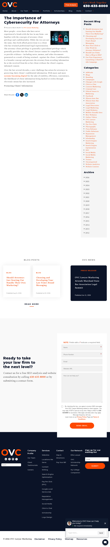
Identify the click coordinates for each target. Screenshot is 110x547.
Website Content (92, 166)
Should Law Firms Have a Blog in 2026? (94, 53)
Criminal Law (91, 89)
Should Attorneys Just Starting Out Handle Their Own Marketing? (94, 31)
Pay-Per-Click (91, 124)
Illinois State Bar (92, 98)
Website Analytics (93, 164)
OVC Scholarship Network (75, 462)
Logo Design (47, 517)
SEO (87, 150)
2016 (86, 217)
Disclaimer (39, 539)
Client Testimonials (33, 463)
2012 (86, 232)
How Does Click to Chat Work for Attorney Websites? (93, 48)
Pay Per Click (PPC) (47, 483)
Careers (31, 470)
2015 (86, 221)
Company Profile (32, 452)
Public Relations (92, 131)
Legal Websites (91, 110)
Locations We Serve (47, 461)
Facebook (89, 96)
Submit (95, 466)
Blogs (88, 75)
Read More (32, 304)
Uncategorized (91, 162)
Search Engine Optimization (91, 146)
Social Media (90, 152)
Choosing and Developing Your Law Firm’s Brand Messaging (94, 39)
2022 (86, 193)
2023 (86, 189)
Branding (89, 77)
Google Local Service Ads (47, 490)
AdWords (89, 72)
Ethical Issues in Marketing (92, 92)
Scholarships (59, 11)
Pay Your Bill (61, 462)
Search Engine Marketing (91, 141)
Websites (45, 455)
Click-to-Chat (91, 84)
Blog (70, 11)
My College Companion (75, 471)
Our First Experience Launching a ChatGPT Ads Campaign (94, 59)
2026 (86, 177)
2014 (86, 225)
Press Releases (91, 129)
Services (35, 11)
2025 (86, 181)
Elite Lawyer (75, 455)
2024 (86, 185)
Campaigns (90, 79)
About (13, 11)
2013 (86, 228)
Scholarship (90, 138)
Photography (91, 126)
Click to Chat (47, 508)
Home (5, 11)
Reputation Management (91, 134)
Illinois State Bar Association (92, 101)
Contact (88, 11)
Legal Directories (92, 105)
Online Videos (91, 117)
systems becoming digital (15, 75)
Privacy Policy (81, 417)
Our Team (24, 11)
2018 (86, 209)
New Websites (91, 115)
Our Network (76, 451)
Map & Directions (60, 456)
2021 (86, 197)
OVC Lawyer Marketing (30, 28)
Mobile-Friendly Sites (94, 112)
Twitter (88, 159)
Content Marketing (93, 86)
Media (78, 11)
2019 (86, 205)
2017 (86, 213)
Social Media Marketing (90, 156)
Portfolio (46, 11)
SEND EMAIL (82, 425)
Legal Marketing (92, 108)
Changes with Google (94, 82)
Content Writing (45, 468)
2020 (86, 201)
